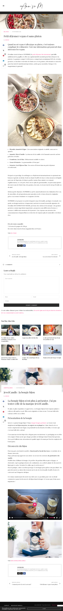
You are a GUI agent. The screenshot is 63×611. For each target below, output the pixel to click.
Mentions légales (55, 605)
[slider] (27, 517)
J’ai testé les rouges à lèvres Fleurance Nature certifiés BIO (9, 358)
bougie (16, 560)
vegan (14, 233)
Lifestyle (6, 387)
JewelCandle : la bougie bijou (19, 392)
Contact (6, 605)
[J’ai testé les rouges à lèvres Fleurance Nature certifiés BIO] (10, 350)
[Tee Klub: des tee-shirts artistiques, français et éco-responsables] (10, 330)
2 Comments (8, 264)
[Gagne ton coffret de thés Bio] (31, 330)
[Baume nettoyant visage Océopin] (52, 350)
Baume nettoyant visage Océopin (52, 358)
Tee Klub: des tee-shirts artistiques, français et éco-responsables (8, 339)
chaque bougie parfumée (39, 423)
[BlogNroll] (32, 5)
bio (12, 233)
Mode (11, 387)
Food (7, 31)
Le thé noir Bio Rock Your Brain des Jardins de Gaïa (51, 338)
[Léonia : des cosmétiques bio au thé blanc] (31, 350)
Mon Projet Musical (16, 605)
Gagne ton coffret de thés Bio (30, 338)
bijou (12, 560)
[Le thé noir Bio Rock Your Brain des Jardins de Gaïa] (52, 330)
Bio (4, 31)
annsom (7, 40)
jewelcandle (21, 560)
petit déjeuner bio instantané (41, 54)
